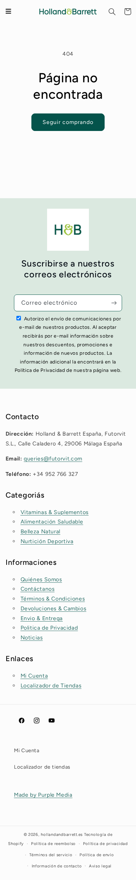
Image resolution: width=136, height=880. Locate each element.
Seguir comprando (68, 122)
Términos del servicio (50, 854)
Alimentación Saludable (52, 521)
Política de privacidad (105, 843)
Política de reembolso (53, 843)
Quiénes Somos (41, 579)
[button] (112, 12)
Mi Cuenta (34, 675)
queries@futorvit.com (53, 458)
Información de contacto (57, 866)
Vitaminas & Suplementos (55, 512)
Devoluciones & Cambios (53, 608)
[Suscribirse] (114, 303)
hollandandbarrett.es (62, 834)
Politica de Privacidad (49, 627)
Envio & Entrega (42, 618)
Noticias (32, 637)
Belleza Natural (40, 531)
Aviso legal (100, 866)
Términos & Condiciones (53, 598)
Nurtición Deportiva (47, 541)
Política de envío (97, 854)
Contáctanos (38, 588)
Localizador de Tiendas (51, 685)
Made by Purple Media (43, 794)
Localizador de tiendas (42, 767)
